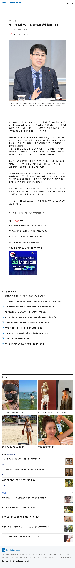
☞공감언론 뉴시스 (15, 201)
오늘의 (8, 454)
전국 (14, 21)
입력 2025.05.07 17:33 (20, 30)
